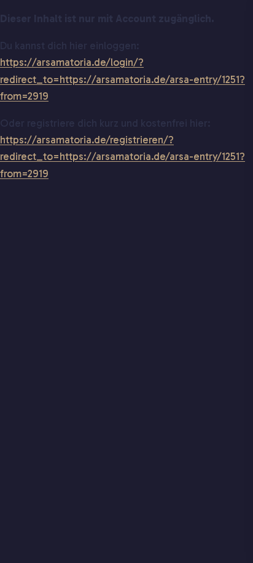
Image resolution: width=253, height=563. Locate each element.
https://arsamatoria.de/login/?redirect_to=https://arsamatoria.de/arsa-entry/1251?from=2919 (122, 79)
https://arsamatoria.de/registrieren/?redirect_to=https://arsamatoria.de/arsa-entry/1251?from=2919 (122, 156)
